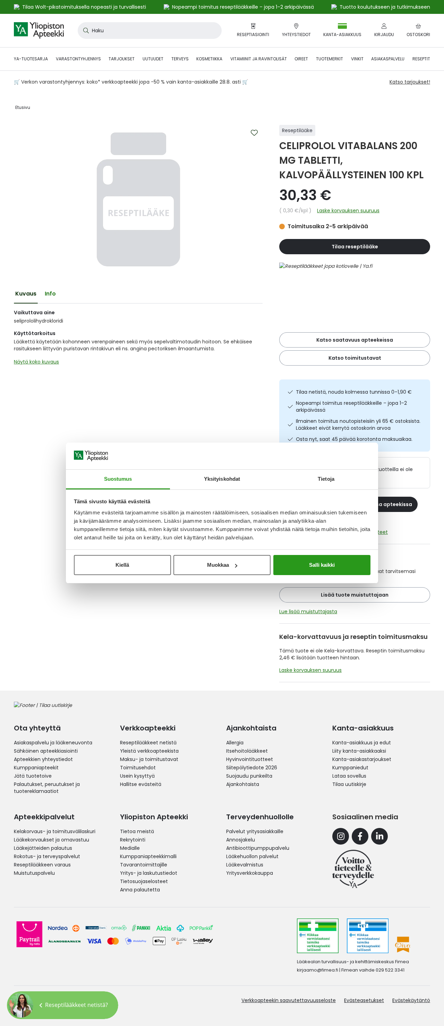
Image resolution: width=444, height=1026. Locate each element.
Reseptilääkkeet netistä (148, 742)
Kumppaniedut (350, 767)
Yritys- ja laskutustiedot (148, 873)
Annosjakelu (240, 839)
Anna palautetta (140, 889)
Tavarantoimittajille (143, 864)
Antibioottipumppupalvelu (257, 848)
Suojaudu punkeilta (249, 775)
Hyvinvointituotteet (249, 759)
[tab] (26, 293)
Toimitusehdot (138, 767)
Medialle (130, 848)
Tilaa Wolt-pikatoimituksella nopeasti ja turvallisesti (84, 6)
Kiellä (122, 565)
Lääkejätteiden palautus (43, 848)
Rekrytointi (132, 839)
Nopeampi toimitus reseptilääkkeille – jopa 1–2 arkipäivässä (351, 406)
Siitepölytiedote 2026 (251, 767)
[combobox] (150, 30)
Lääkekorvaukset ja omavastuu (51, 839)
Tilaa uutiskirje (349, 784)
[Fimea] (318, 935)
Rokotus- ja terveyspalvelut (47, 856)
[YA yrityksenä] (353, 869)
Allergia (235, 742)
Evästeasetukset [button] (364, 1000)
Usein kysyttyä (137, 775)
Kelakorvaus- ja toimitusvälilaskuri (54, 831)
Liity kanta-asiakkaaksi (359, 750)
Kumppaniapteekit (36, 767)
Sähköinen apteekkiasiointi (46, 750)
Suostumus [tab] (118, 479)
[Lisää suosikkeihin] (254, 133)
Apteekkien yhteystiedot (43, 759)
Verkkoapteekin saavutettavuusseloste (288, 1000)
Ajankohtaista (242, 784)
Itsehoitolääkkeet (247, 750)
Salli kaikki (322, 565)
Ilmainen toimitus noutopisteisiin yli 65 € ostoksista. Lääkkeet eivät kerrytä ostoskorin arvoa (358, 424)
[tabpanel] (138, 339)
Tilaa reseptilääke (355, 246)
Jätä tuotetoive (33, 775)
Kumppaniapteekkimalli (148, 856)
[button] (62, 1005)
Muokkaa (218, 565)
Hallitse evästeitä (140, 784)
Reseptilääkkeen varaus (42, 864)
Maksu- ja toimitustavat (149, 759)
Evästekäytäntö (411, 1000)
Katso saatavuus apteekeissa (354, 339)
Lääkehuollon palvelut (252, 856)
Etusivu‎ (22, 107)
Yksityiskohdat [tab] (222, 479)
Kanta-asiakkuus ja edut (361, 742)
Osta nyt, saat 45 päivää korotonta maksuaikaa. (354, 439)
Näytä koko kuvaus (36, 361)
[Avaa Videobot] (21, 1005)
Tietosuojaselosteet (144, 881)
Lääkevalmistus (244, 864)
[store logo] (39, 30)
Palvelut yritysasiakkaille (254, 831)
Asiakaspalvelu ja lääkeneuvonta (53, 742)
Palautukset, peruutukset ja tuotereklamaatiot (47, 788)
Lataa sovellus (349, 775)
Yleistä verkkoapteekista (149, 750)
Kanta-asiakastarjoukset (361, 759)
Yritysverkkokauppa (249, 873)
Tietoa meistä (137, 831)
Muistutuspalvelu (34, 873)
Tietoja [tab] (326, 479)
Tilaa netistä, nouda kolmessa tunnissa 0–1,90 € (354, 391)
